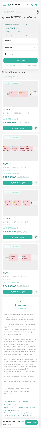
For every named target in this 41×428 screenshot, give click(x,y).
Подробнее (7, 424)
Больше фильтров (13, 66)
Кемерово (21, 305)
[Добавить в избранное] (36, 128)
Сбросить (33, 66)
